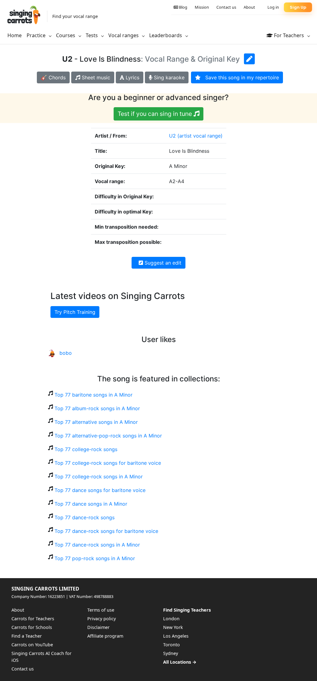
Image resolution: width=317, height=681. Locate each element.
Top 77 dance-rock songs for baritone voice (106, 531)
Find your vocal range (75, 16)
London (171, 619)
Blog (182, 7)
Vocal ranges (124, 35)
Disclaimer (98, 627)
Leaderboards (166, 35)
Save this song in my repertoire (240, 77)
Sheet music (95, 77)
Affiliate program (105, 636)
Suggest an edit (162, 263)
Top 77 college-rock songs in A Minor (98, 476)
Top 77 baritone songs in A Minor (93, 395)
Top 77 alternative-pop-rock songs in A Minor (108, 436)
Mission (202, 7)
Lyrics (131, 77)
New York (173, 627)
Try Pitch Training (74, 312)
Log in (273, 7)
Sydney (170, 653)
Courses (66, 35)
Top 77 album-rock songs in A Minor (97, 408)
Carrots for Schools (31, 627)
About (249, 7)
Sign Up (298, 7)
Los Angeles (176, 636)
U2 (172, 136)
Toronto (171, 645)
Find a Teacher (26, 636)
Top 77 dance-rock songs (84, 517)
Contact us (226, 7)
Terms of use (100, 610)
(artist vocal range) (200, 136)
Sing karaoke (168, 77)
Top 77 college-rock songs (85, 449)
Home (14, 35)
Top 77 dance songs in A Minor (90, 504)
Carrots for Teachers (32, 619)
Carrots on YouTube (32, 645)
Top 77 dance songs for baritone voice (99, 490)
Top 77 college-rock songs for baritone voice (107, 463)
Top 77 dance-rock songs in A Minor (97, 545)
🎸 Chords (53, 77)
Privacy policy (101, 619)
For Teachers (289, 35)
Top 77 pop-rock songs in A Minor (94, 558)
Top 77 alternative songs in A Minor (96, 422)
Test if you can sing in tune (155, 113)
